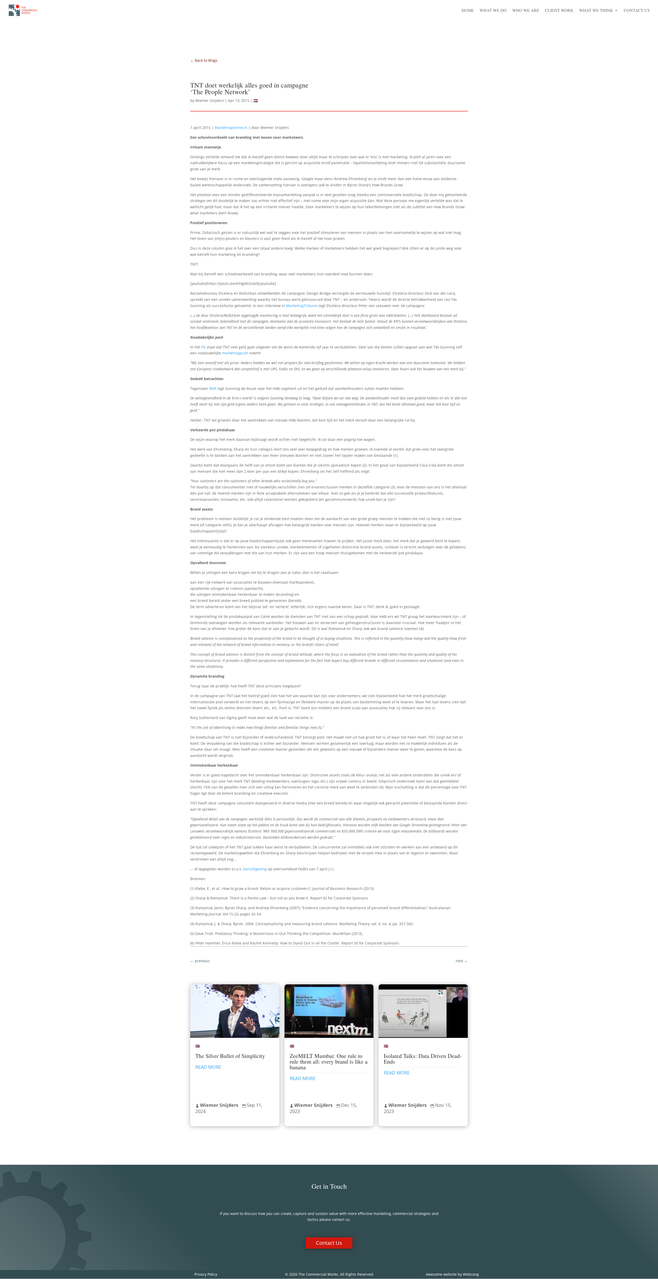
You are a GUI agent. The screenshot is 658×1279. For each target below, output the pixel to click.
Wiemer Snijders (209, 100)
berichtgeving (255, 868)
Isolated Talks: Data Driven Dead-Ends (423, 1058)
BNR (213, 388)
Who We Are (525, 10)
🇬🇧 (197, 1046)
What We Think (596, 10)
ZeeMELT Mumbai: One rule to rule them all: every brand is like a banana (329, 1061)
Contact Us (637, 10)
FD (203, 347)
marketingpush (235, 353)
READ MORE (208, 1067)
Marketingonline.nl (231, 127)
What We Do (493, 10)
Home (468, 10)
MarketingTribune (301, 305)
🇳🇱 (255, 100)
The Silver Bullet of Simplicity (230, 1055)
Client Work (559, 10)
